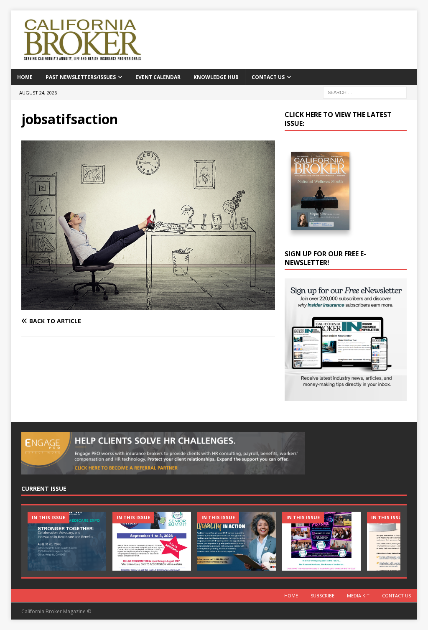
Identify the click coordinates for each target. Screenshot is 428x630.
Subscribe (322, 595)
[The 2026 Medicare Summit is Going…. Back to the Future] (321, 541)
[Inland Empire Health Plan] (236, 541)
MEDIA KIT (358, 595)
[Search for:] (365, 92)
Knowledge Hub (216, 77)
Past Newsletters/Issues (81, 77)
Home (25, 77)
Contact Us (268, 77)
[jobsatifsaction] (148, 305)
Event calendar (158, 77)
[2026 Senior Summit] (151, 541)
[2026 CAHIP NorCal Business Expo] (67, 541)
